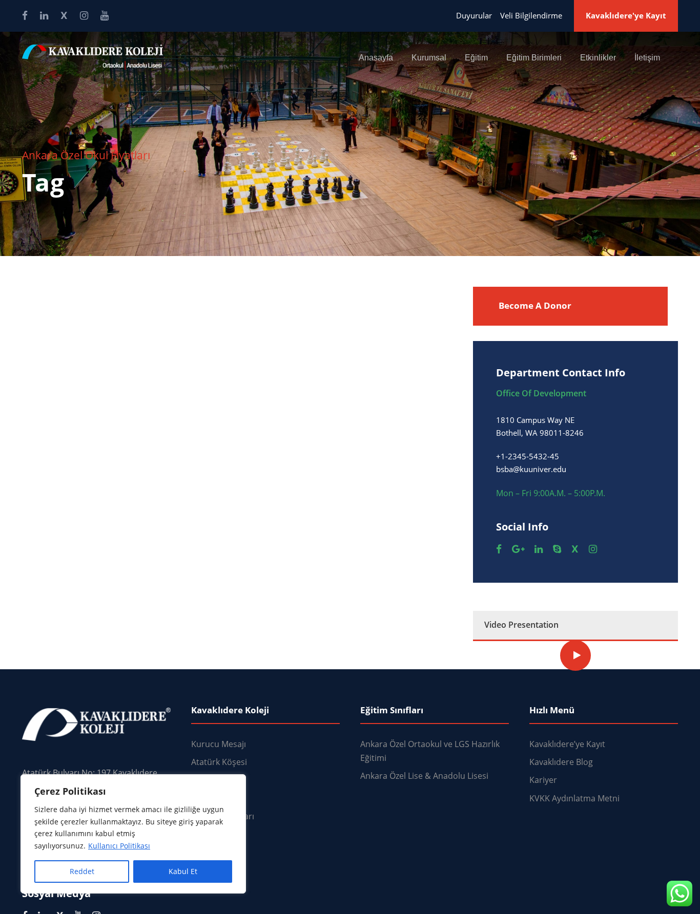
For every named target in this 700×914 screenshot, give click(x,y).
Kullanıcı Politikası (119, 846)
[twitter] (64, 15)
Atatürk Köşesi (219, 762)
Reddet (82, 871)
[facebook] (25, 15)
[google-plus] (518, 549)
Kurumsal (428, 57)
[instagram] (84, 15)
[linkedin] (44, 15)
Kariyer (543, 779)
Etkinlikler (598, 57)
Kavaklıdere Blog (561, 762)
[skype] (557, 549)
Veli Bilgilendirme (531, 15)
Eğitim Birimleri (534, 57)
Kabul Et (183, 871)
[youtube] (104, 15)
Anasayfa (376, 57)
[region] (133, 834)
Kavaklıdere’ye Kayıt (567, 744)
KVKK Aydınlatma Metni (574, 798)
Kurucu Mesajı (218, 744)
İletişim (647, 57)
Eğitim (476, 57)
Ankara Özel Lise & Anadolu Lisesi (424, 775)
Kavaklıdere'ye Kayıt (626, 15)
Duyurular (474, 15)
